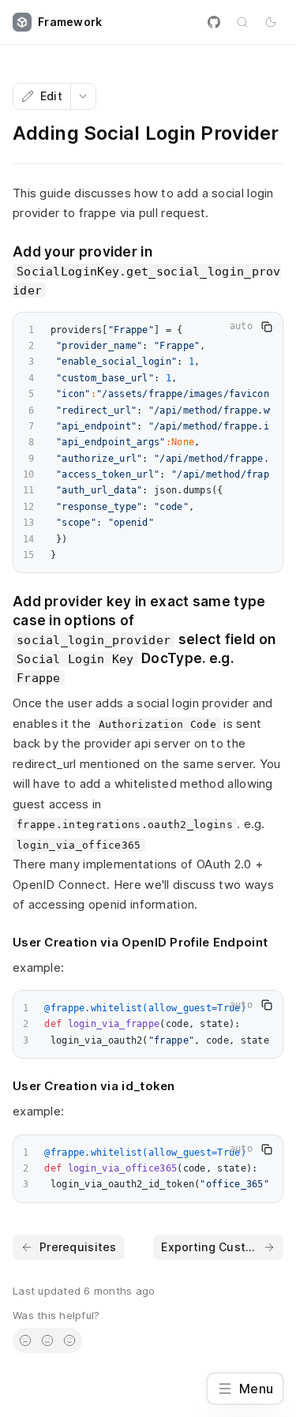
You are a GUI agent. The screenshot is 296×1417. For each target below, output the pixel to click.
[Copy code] (266, 326)
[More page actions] (83, 96)
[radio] (25, 1340)
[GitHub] (214, 22)
